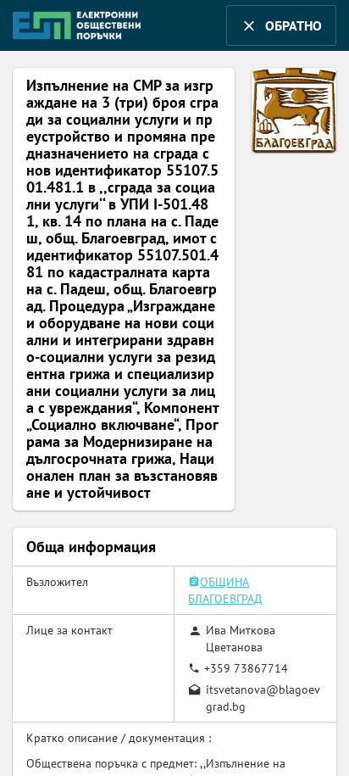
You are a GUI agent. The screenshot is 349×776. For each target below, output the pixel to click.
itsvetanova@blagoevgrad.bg (263, 698)
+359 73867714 (246, 668)
